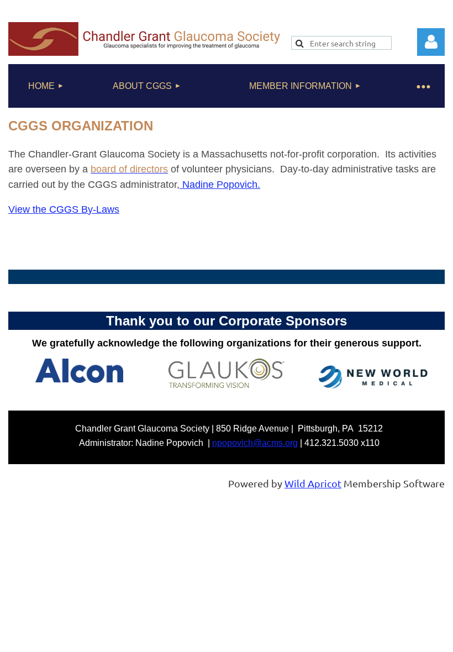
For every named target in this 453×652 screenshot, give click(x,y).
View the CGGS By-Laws (63, 209)
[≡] (423, 86)
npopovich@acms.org (255, 443)
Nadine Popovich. (220, 184)
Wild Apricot (313, 483)
